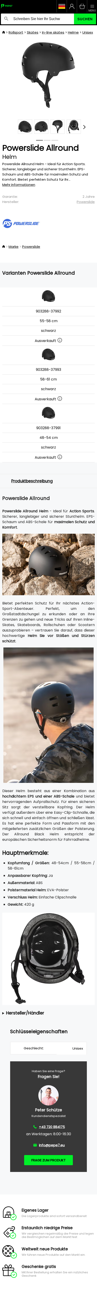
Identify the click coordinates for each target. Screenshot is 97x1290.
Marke (13, 246)
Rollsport (16, 32)
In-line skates (53, 32)
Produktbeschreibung (32, 481)
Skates (32, 32)
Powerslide (86, 201)
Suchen (85, 19)
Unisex (87, 32)
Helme (73, 32)
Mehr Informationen (18, 184)
